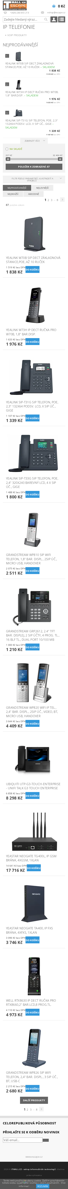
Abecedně (33, 194)
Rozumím (42, 1186)
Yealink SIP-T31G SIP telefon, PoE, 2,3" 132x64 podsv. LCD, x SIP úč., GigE (31, 124)
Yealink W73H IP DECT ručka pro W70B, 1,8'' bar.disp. (32, 93)
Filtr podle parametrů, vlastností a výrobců (32, 179)
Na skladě (16, 149)
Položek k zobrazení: (34, 166)
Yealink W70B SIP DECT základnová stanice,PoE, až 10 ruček (30, 65)
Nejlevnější (42, 187)
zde (32, 1186)
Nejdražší (13, 194)
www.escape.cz (34, 1157)
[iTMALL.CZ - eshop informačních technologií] (15, 5)
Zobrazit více (32, 140)
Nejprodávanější (17, 187)
